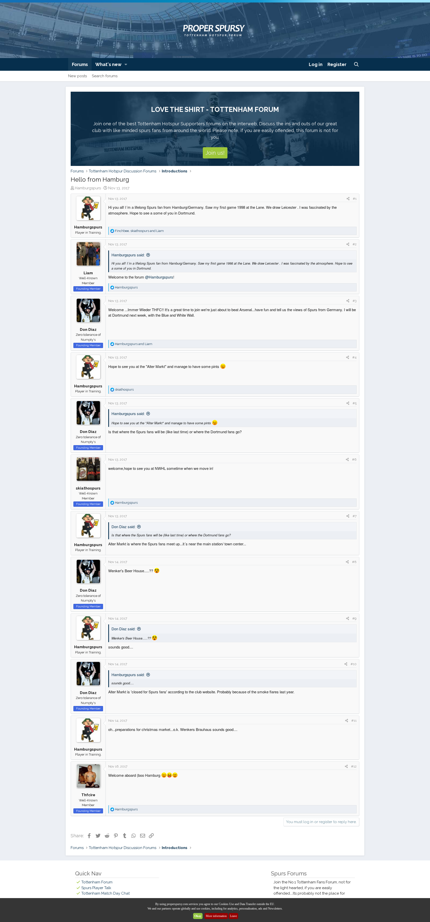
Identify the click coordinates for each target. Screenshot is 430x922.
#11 (354, 720)
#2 (355, 244)
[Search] (356, 64)
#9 (354, 618)
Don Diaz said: (123, 526)
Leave (233, 916)
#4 (354, 357)
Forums (80, 64)
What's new (108, 64)
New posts (77, 76)
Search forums (104, 76)
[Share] (348, 199)
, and (139, 231)
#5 (355, 403)
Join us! (215, 152)
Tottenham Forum (96, 882)
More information (216, 916)
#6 (354, 459)
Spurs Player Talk (96, 888)
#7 (355, 516)
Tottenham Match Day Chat (105, 893)
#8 (354, 562)
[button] (126, 64)
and (133, 344)
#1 (355, 199)
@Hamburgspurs (159, 277)
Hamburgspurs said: (128, 254)
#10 (354, 664)
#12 (354, 766)
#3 (355, 301)
